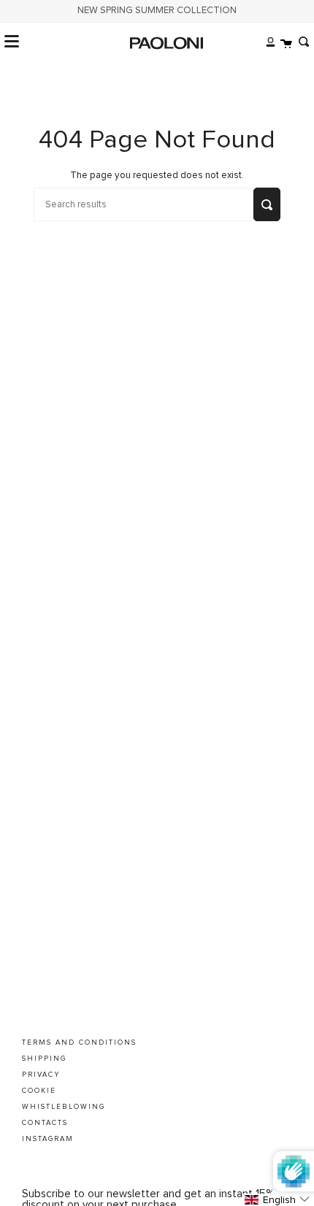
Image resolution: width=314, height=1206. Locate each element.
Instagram (48, 1138)
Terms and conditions (79, 1042)
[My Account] (267, 41)
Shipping (44, 1058)
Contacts (45, 1122)
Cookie (39, 1090)
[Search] (300, 41)
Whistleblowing (63, 1106)
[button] (278, 1200)
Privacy (41, 1074)
